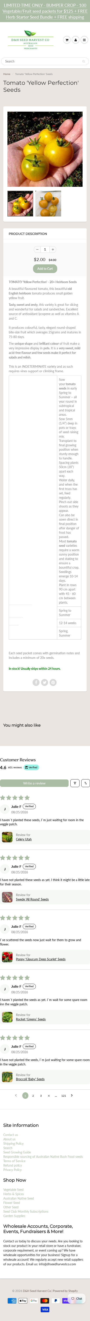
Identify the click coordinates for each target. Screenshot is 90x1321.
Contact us (10, 1135)
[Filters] (75, 783)
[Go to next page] (72, 1095)
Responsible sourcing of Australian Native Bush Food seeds (43, 1156)
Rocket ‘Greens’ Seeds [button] (31, 1019)
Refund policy (12, 1165)
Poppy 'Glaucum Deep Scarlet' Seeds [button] (41, 959)
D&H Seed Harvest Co (37, 1291)
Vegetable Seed (13, 1189)
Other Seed (11, 1207)
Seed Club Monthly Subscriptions (25, 1211)
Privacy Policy (12, 1170)
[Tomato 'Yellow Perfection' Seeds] (45, 149)
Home (6, 74)
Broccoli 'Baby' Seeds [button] (30, 1079)
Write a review (34, 783)
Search (7, 1148)
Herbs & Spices (13, 1194)
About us (9, 1139)
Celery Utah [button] (24, 839)
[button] (7, 837)
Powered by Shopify (65, 1291)
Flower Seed (11, 1203)
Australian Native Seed (18, 1198)
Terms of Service (14, 1161)
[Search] (83, 61)
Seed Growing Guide (17, 1152)
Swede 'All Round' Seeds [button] (32, 899)
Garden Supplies (14, 1216)
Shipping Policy (13, 1143)
